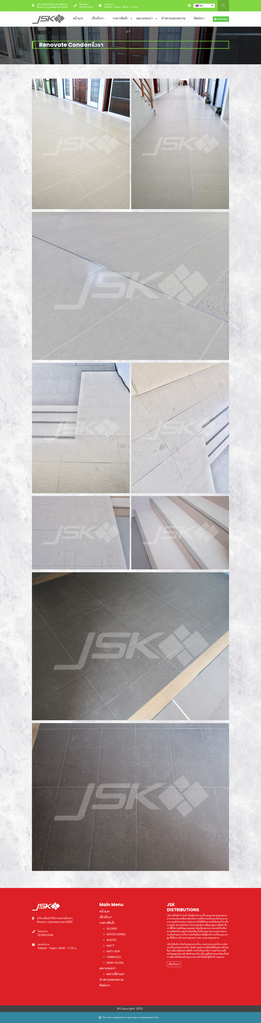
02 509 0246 (86, 7)
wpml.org (131, 1017)
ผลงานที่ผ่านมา (115, 974)
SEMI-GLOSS (115, 963)
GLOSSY (112, 929)
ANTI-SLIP (113, 951)
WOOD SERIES (116, 934)
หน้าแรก (78, 18)
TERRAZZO (114, 957)
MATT (111, 946)
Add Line (221, 19)
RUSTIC (111, 940)
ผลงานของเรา (145, 18)
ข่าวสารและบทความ (173, 18)
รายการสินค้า (120, 18)
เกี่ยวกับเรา (98, 18)
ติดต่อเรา (199, 18)
